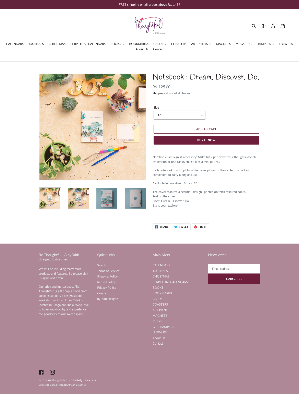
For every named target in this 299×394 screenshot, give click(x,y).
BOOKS (158, 287)
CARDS (157, 298)
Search (101, 265)
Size (156, 107)
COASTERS (160, 304)
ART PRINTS (161, 310)
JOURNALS (160, 271)
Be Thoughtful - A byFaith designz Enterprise (72, 380)
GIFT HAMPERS (163, 327)
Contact (102, 293)
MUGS (157, 321)
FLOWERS (160, 332)
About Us (159, 338)
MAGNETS (160, 315)
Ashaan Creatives (76, 384)
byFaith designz (107, 298)
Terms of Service (108, 271)
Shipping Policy (107, 276)
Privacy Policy (106, 287)
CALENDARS (161, 265)
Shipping (158, 93)
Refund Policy (106, 282)
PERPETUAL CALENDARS (170, 282)
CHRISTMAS (161, 276)
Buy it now (206, 140)
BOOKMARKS (162, 293)
